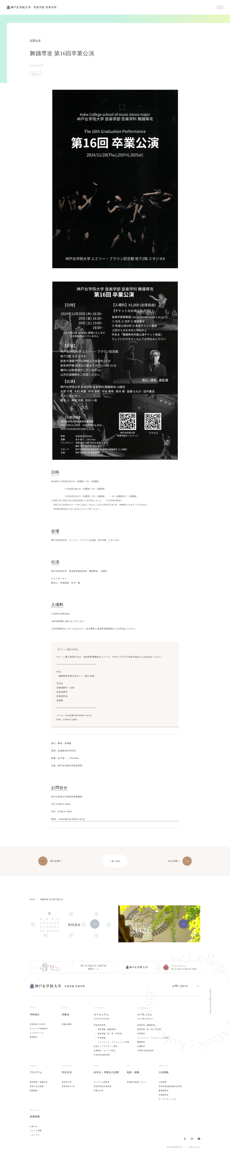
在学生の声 (67, 1082)
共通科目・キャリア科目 (104, 1050)
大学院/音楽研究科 (102, 1054)
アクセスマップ (37, 1032)
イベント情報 (36, 1130)
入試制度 (163, 1082)
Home (32, 899)
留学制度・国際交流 (39, 1082)
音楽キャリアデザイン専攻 (105, 1046)
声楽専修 (102, 1037)
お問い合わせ (194, 1147)
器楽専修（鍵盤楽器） (107, 1029)
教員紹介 (34, 1037)
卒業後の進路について (136, 1082)
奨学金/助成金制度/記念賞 (170, 1086)
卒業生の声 (99, 1090)
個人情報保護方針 (175, 1147)
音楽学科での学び (38, 1024)
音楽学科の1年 (68, 1086)
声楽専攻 (141, 1033)
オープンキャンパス (167, 1099)
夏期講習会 (164, 1090)
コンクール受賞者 (101, 1082)
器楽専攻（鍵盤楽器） (147, 1025)
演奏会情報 (67, 1024)
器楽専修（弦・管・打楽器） (110, 1033)
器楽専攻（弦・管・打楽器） (150, 1029)
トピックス (35, 1134)
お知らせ (34, 1126)
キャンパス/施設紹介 (39, 1028)
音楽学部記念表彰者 (102, 1086)
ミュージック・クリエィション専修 (113, 1042)
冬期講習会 (164, 1094)
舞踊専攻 (141, 1042)
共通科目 (141, 1046)
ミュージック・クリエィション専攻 (153, 1037)
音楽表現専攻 (100, 1025)
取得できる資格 (37, 1086)
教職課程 (34, 1090)
